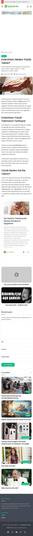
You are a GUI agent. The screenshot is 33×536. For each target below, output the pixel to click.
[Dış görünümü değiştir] (28, 7)
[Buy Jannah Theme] (16, 12)
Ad (2, 341)
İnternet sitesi (5, 356)
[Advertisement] (16, 34)
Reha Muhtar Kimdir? (9, 488)
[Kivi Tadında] (11, 6)
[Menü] (2, 7)
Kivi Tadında (23, 525)
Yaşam (10, 52)
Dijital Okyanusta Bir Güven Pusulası (16, 419)
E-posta (4, 349)
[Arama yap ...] (31, 7)
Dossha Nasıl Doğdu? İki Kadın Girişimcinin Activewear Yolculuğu (15, 442)
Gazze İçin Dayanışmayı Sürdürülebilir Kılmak (11, 397)
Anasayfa (5, 52)
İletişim (3, 517)
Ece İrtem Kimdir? (9, 1)
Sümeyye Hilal (6, 74)
